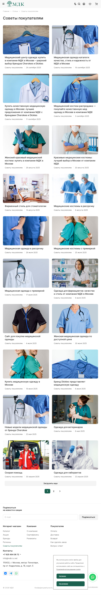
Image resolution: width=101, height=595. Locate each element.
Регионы (7, 542)
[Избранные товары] (90, 4)
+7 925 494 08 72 (11, 554)
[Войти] (84, 4)
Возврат (54, 538)
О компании (32, 531)
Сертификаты (33, 535)
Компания (31, 526)
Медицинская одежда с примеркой (24, 290)
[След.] (60, 491)
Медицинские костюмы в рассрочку (74, 206)
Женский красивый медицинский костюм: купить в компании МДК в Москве (24, 160)
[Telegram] (10, 573)
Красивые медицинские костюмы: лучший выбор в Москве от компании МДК (74, 160)
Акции (6, 535)
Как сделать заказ (58, 542)
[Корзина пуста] (96, 4)
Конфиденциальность (44, 588)
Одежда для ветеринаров (68, 427)
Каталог (6, 531)
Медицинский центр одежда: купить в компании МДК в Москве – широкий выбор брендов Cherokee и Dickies (25, 60)
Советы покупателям (12, 546)
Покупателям (57, 526)
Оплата (53, 531)
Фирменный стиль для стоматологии (25, 206)
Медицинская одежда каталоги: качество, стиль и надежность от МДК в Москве (72, 60)
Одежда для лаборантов (67, 472)
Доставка (54, 535)
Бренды (6, 538)
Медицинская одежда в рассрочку (24, 248)
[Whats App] (16, 573)
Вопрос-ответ (56, 546)
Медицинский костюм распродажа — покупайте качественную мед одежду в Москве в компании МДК (75, 109)
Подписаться (88, 517)
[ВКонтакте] (5, 573)
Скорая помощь (13, 472)
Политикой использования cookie (68, 569)
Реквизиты (31, 538)
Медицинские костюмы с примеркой (74, 248)
